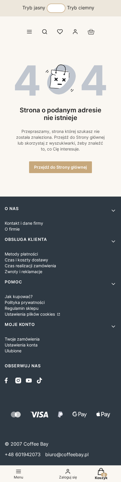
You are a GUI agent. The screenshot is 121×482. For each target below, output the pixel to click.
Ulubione (13, 350)
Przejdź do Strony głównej (60, 167)
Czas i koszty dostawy (26, 259)
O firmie (12, 228)
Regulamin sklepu (21, 308)
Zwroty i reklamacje (23, 271)
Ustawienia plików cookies (30, 314)
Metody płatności (21, 253)
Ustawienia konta (21, 344)
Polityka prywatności (25, 302)
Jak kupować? (19, 296)
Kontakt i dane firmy (24, 223)
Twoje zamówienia (22, 338)
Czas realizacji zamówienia (30, 265)
